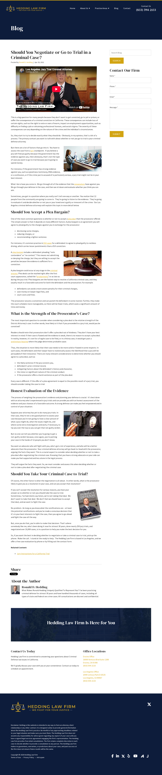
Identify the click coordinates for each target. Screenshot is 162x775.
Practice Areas (101, 8)
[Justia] (147, 756)
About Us (84, 8)
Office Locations (94, 651)
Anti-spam (40, 757)
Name (112, 76)
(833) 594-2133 (146, 10)
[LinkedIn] (117, 757)
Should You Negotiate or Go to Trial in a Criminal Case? (51, 55)
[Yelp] (129, 757)
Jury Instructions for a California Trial (33, 553)
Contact (126, 8)
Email (112, 97)
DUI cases (47, 243)
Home (72, 8)
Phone (113, 86)
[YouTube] (135, 757)
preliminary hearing (19, 341)
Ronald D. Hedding (26, 62)
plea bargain (17, 252)
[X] (149, 705)
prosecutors (79, 184)
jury (32, 150)
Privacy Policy (29, 757)
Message (114, 107)
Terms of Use (16, 757)
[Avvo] (142, 756)
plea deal (72, 218)
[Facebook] (113, 757)
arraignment (42, 276)
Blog (116, 8)
